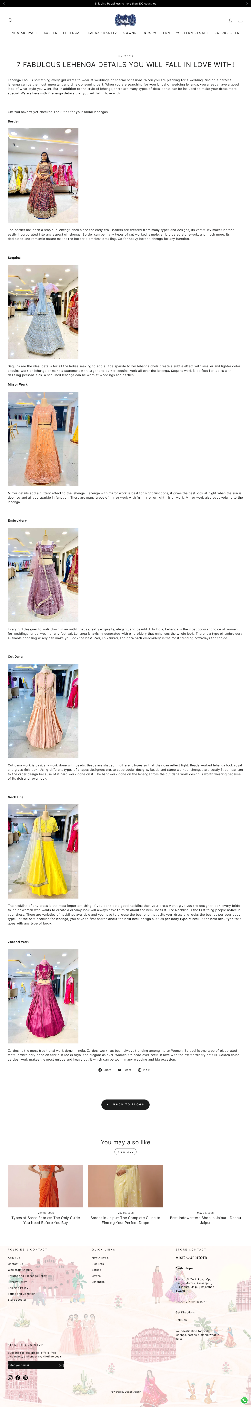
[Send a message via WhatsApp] (244, 1400)
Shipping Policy (18, 1287)
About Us (14, 1257)
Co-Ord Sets (227, 32)
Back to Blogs (128, 1104)
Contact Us (15, 1263)
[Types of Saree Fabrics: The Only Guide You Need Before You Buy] (45, 1186)
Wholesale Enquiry (20, 1269)
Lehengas (72, 32)
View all (125, 1151)
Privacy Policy (17, 1281)
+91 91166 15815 (196, 1302)
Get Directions (185, 1312)
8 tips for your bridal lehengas (84, 112)
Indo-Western (156, 32)
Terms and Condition (21, 1293)
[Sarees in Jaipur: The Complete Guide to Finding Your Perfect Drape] (125, 1186)
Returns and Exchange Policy (27, 1275)
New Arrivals (25, 32)
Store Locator (17, 1299)
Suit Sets (98, 1263)
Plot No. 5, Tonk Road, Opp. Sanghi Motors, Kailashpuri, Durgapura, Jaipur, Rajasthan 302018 (195, 1285)
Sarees (50, 32)
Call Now (181, 1319)
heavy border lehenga (146, 239)
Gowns (130, 32)
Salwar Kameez (102, 32)
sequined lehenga (60, 375)
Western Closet (192, 32)
